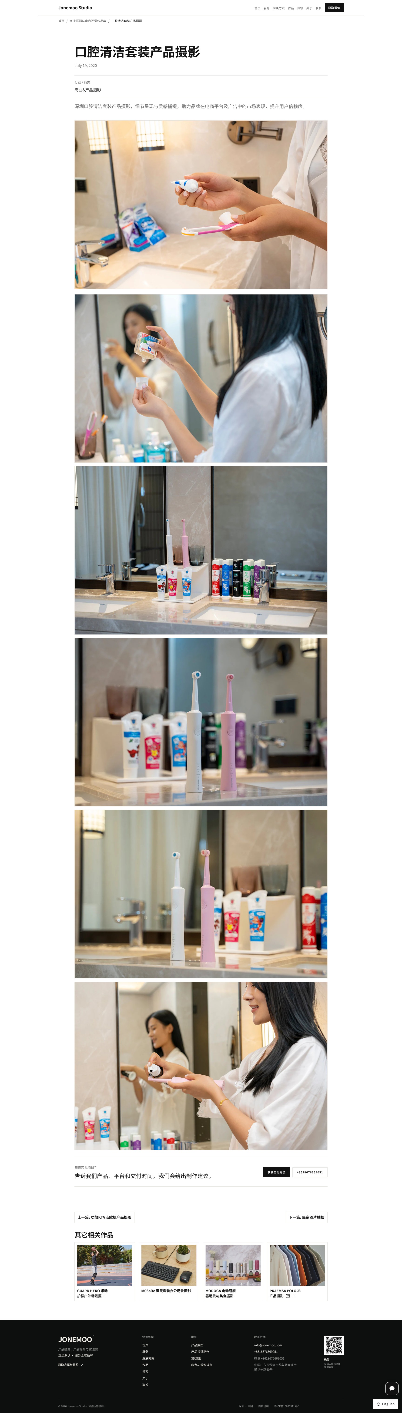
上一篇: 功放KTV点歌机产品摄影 (104, 1217)
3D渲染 (196, 1358)
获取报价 (334, 8)
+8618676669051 (310, 1172)
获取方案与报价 (71, 1365)
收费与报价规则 (201, 1365)
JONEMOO (76, 1339)
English (388, 1404)
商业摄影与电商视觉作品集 (88, 21)
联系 (318, 8)
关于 (309, 8)
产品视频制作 (200, 1351)
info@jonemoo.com (268, 1345)
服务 (267, 8)
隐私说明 (263, 1406)
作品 (291, 8)
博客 (300, 8)
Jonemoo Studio (75, 8)
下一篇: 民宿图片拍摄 (307, 1217)
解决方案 (279, 8)
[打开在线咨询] (392, 1388)
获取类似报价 (277, 1172)
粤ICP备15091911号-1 (287, 1406)
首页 (257, 8)
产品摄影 (197, 1345)
